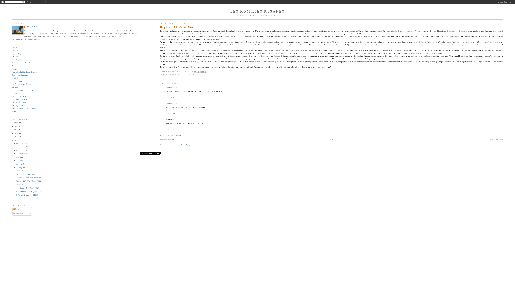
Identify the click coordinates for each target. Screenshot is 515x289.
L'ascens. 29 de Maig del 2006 (27, 174)
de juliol (19, 160)
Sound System (17, 111)
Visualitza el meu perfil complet (26, 40)
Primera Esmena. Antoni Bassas (23, 90)
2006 (16, 140)
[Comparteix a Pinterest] (205, 72)
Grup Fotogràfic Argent (20, 75)
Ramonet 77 (16, 93)
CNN (13, 66)
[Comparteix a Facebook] (202, 72)
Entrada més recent (167, 139)
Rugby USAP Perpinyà (20, 96)
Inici (331, 139)
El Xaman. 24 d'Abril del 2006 (27, 195)
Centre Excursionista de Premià (23, 63)
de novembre (21, 146)
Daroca (14, 69)
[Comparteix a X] (200, 72)
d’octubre (20, 150)
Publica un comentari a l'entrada (171, 135)
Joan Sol (15, 78)
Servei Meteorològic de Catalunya (24, 108)
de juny (19, 164)
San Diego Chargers (19, 102)
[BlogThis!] (197, 72)
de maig (19, 167)
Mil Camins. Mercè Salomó (21, 84)
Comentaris (19, 213)
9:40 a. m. (171, 113)
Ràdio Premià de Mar (19, 99)
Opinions (188, 74)
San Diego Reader (18, 105)
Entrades (18, 209)
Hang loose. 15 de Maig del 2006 (28, 188)
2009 (16, 130)
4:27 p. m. (170, 97)
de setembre (20, 153)
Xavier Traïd (32, 27)
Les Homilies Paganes (257, 11)
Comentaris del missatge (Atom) (182, 144)
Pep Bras (15, 87)
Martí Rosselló (17, 81)
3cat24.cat (15, 50)
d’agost (19, 157)
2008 (16, 133)
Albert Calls (16, 57)
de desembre (21, 143)
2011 (16, 123)
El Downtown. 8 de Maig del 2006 (28, 191)
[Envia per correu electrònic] (195, 72)
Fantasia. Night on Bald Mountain (28, 177)
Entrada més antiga (496, 139)
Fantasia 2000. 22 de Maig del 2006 (29, 181)
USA (194, 74)
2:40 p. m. (170, 129)
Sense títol (20, 170)
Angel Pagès (16, 59)
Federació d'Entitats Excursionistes (24, 72)
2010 (16, 126)
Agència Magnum (18, 53)
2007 (16, 137)
